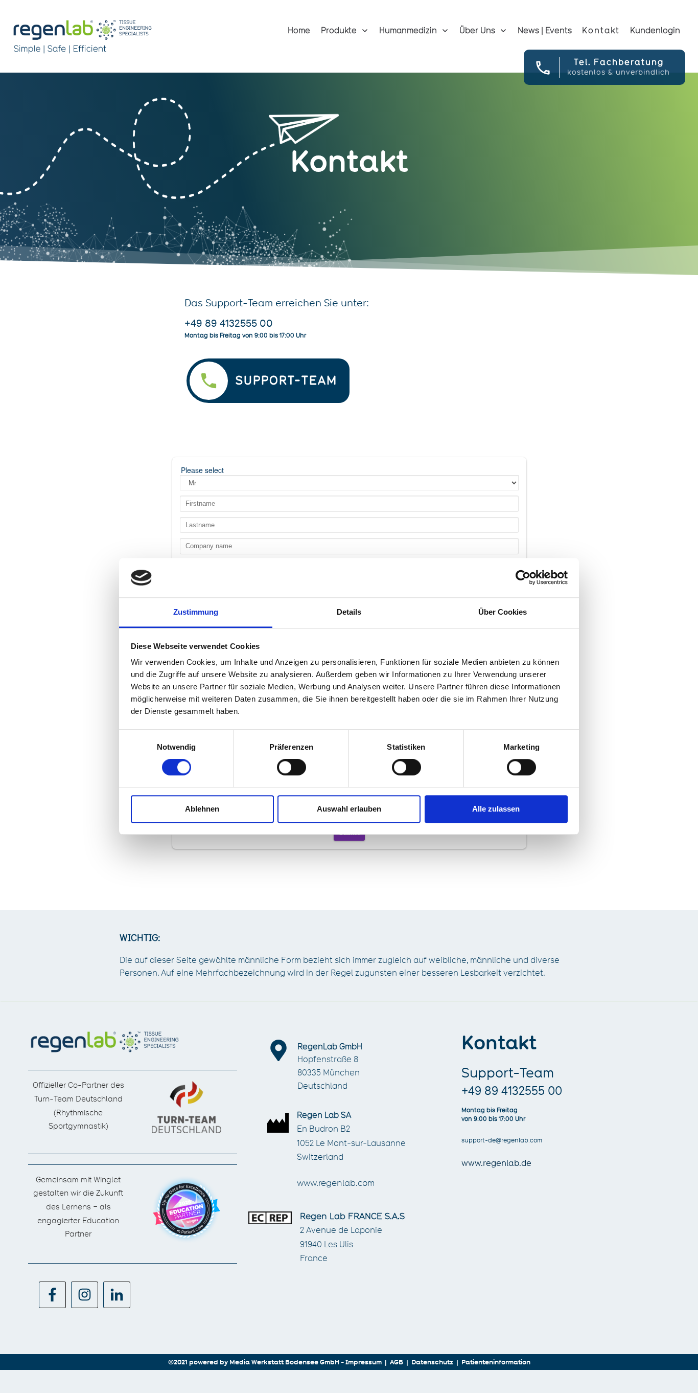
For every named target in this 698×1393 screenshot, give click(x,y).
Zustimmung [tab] (195, 612)
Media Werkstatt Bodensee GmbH (284, 1362)
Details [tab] (349, 612)
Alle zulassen (496, 808)
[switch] (291, 767)
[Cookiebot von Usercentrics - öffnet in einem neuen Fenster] (523, 578)
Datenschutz (432, 1362)
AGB (396, 1362)
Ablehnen (202, 808)
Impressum (363, 1362)
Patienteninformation (495, 1362)
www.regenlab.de (496, 1163)
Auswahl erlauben (349, 808)
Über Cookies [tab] (502, 612)
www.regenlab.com (336, 1183)
